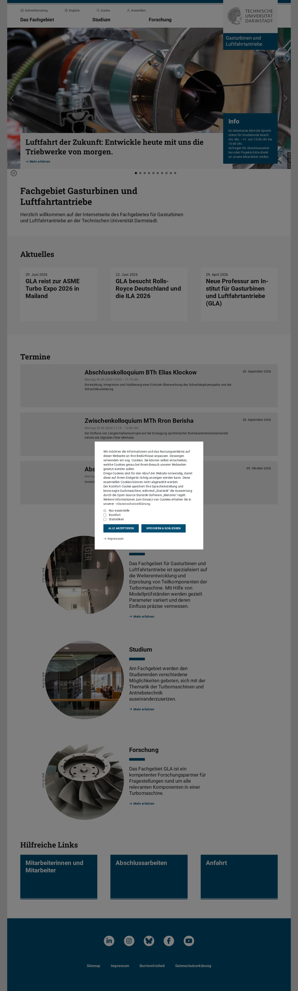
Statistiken (116, 519)
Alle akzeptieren (121, 528)
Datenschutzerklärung (134, 504)
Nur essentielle (119, 510)
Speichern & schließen (163, 528)
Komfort (115, 515)
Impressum (115, 538)
